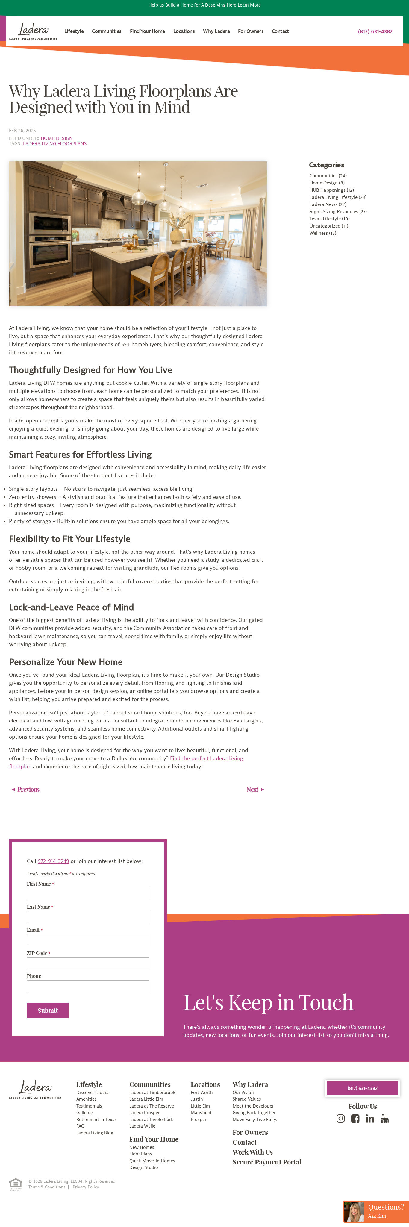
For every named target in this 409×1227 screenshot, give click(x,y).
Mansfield (201, 1113)
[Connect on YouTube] (385, 1119)
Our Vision (243, 1093)
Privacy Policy (86, 1187)
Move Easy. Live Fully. (255, 1120)
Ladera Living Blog (94, 1133)
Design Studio (143, 1167)
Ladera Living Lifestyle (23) (338, 197)
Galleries (85, 1113)
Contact (280, 31)
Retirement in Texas (96, 1120)
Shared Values (247, 1099)
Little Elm (200, 1106)
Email (35, 930)
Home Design (57, 138)
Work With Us (253, 1152)
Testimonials (89, 1106)
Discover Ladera (92, 1093)
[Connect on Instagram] (341, 1119)
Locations (184, 31)
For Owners (250, 31)
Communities (106, 31)
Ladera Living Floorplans (55, 144)
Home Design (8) (327, 183)
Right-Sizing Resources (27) (338, 212)
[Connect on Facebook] (355, 1119)
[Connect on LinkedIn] (370, 1119)
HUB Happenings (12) (332, 190)
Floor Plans (140, 1154)
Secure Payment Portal (267, 1162)
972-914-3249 (53, 861)
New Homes (141, 1147)
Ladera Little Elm (146, 1099)
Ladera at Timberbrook (152, 1093)
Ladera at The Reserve (151, 1106)
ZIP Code (39, 953)
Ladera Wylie (142, 1126)
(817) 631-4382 (375, 31)
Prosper (198, 1120)
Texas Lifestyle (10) (330, 219)
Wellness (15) (323, 233)
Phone (34, 976)
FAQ (80, 1126)
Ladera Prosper (144, 1113)
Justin (197, 1099)
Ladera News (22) (328, 204)
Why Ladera (216, 31)
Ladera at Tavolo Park (151, 1120)
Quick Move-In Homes (152, 1161)
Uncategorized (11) (329, 226)
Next (252, 789)
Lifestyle (74, 31)
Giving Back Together (254, 1113)
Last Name (40, 907)
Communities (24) (328, 176)
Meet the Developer (253, 1106)
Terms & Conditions (46, 1187)
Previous (28, 789)
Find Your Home (147, 31)
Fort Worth (202, 1093)
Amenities (86, 1099)
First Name (40, 884)
